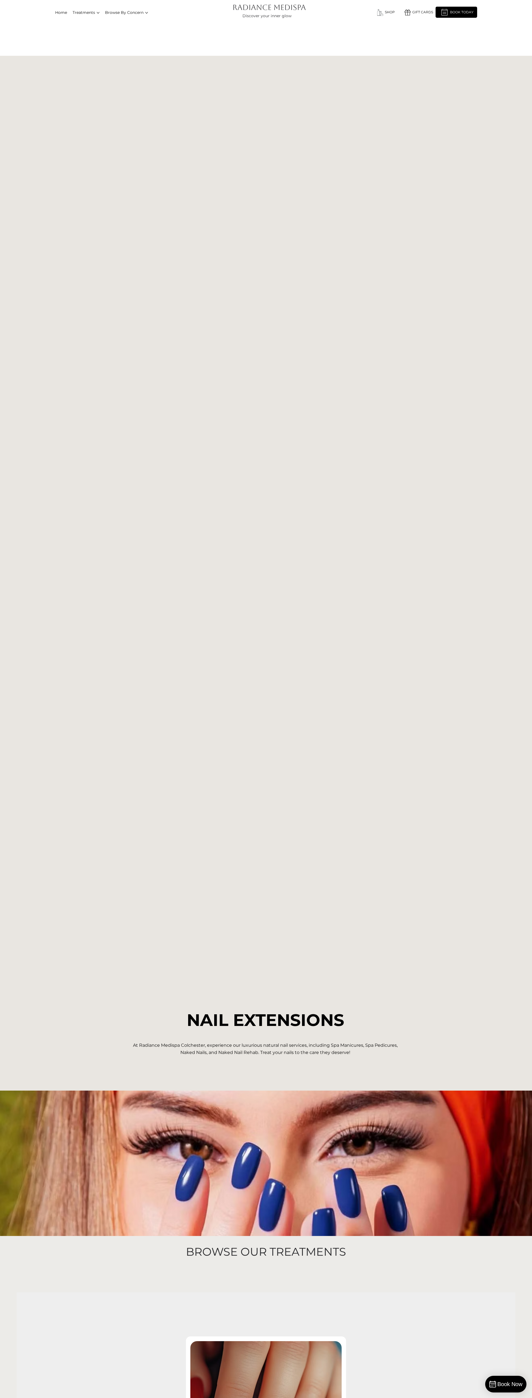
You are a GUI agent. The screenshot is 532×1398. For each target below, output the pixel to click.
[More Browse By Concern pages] (146, 12)
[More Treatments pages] (98, 12)
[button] (418, 12)
